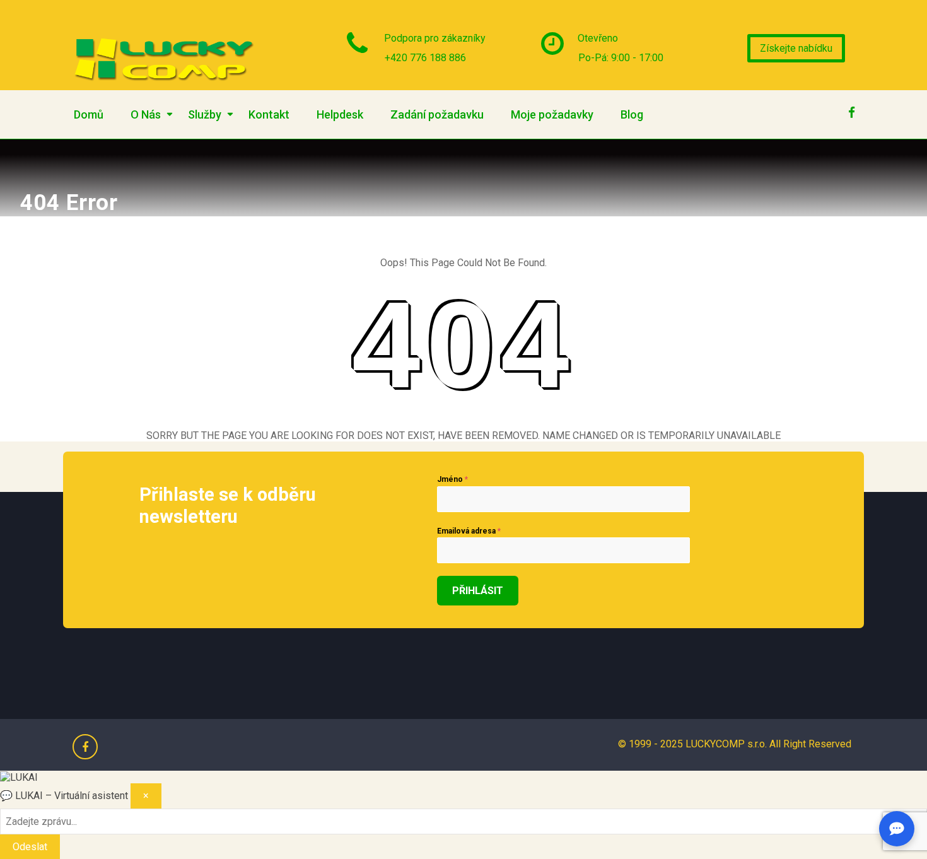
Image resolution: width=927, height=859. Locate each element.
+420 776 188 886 (425, 58)
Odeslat (30, 847)
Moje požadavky (552, 114)
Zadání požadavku (437, 114)
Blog (632, 114)
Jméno (452, 479)
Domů (88, 114)
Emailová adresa (469, 531)
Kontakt (268, 114)
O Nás (146, 114)
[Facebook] (851, 109)
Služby (204, 114)
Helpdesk (340, 114)
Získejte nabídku (796, 48)
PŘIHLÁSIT (477, 591)
